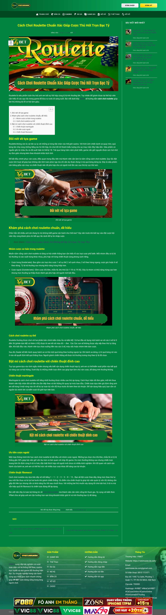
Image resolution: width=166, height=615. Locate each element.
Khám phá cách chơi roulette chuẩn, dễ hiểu (29, 116)
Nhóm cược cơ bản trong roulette (28, 118)
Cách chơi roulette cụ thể (25, 121)
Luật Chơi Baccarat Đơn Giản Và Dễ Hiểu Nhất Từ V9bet (90, 530)
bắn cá (57, 14)
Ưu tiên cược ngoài (23, 129)
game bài (91, 14)
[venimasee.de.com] (21, 5)
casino (68, 14)
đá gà (79, 14)
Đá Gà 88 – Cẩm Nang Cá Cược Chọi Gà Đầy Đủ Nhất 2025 (144, 32)
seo (74, 33)
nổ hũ (103, 14)
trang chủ (44, 14)
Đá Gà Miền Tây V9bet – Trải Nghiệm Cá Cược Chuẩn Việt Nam (143, 57)
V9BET (12, 564)
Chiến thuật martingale (25, 127)
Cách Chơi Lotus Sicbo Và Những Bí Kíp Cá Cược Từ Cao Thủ (57, 242)
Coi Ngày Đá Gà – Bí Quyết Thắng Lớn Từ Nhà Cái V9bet (144, 70)
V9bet (82, 99)
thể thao (115, 14)
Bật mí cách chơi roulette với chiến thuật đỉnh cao (32, 124)
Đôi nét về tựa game (20, 113)
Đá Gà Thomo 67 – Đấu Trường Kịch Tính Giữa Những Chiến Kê (143, 82)
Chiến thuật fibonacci (24, 132)
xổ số (127, 14)
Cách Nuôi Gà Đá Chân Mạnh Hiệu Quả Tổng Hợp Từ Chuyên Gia (144, 45)
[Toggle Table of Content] (49, 109)
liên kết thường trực (79, 510)
